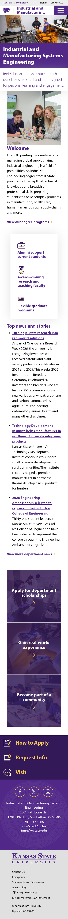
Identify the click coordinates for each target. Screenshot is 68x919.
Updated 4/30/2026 (23, 911)
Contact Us (18, 871)
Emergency (18, 877)
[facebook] (20, 791)
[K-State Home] (6, 10)
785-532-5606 (34, 822)
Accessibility (19, 887)
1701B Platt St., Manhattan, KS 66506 (34, 817)
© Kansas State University (26, 906)
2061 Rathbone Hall (34, 812)
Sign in (43, 2)
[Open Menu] (61, 10)
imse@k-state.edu (34, 830)
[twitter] (34, 791)
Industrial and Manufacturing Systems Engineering (31, 10)
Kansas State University (15, 2)
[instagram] (48, 791)
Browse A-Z (57, 2)
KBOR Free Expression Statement (31, 898)
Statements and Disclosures (28, 882)
